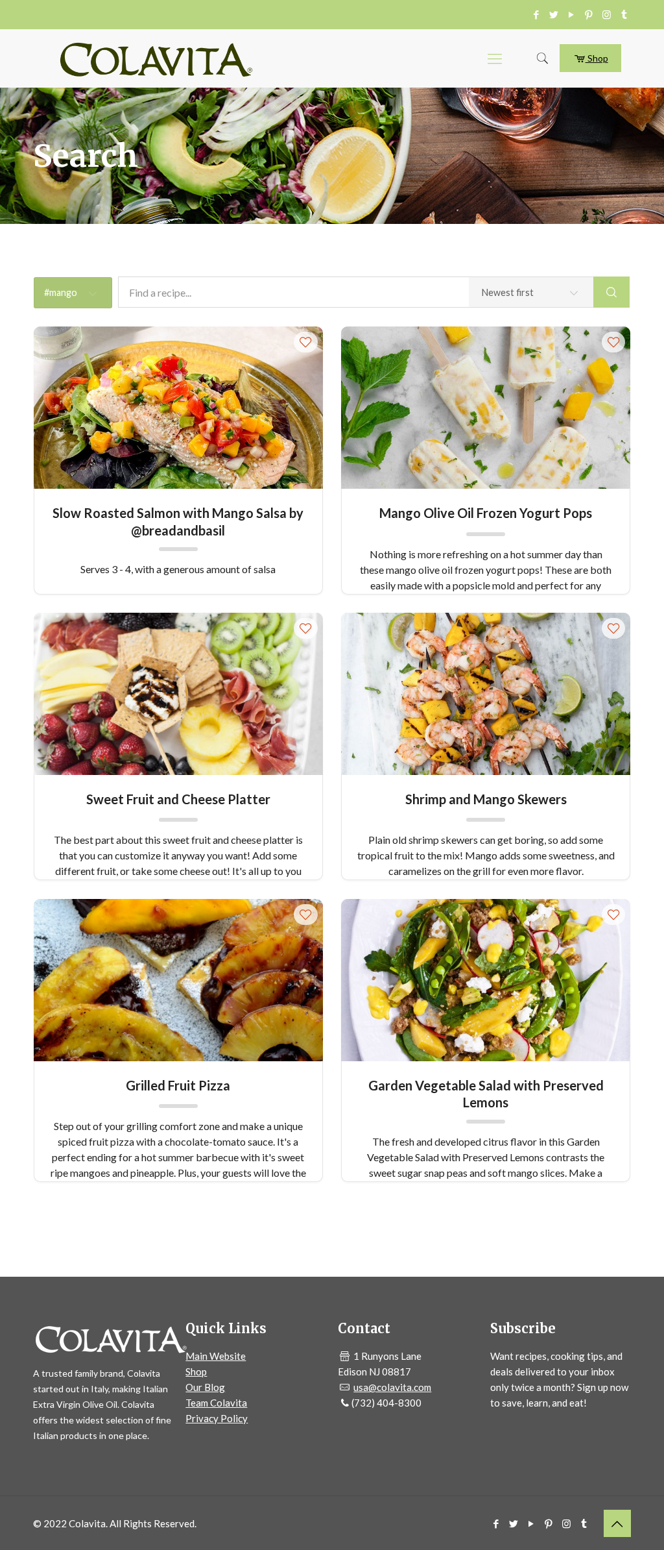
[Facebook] (536, 14)
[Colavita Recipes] (156, 58)
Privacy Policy (216, 1418)
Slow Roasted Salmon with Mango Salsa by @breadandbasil (178, 521)
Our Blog (205, 1387)
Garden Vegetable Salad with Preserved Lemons (486, 1093)
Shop (597, 58)
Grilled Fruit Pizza (178, 1085)
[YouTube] (571, 14)
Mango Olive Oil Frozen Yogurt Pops (485, 513)
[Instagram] (606, 14)
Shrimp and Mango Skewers (486, 799)
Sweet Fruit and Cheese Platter (178, 799)
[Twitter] (554, 14)
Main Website (215, 1356)
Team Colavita (216, 1403)
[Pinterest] (589, 14)
